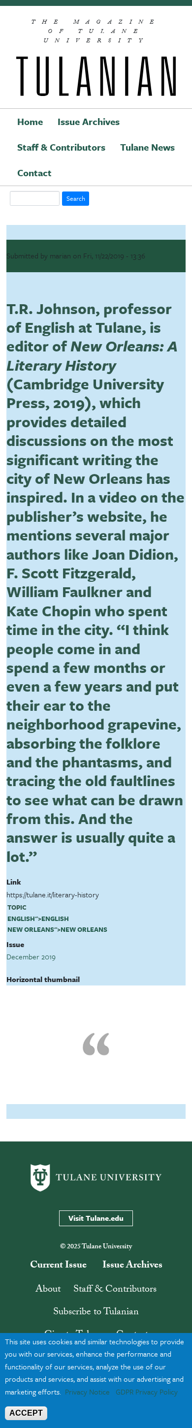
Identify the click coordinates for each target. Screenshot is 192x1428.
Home (30, 121)
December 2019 (31, 956)
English (21, 918)
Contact (34, 172)
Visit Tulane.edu (96, 1217)
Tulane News (147, 147)
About (48, 1290)
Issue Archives (89, 121)
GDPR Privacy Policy (147, 1391)
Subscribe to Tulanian (96, 1312)
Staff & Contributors (61, 147)
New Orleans (30, 929)
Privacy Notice (87, 1391)
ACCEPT (26, 1413)
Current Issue (58, 1266)
